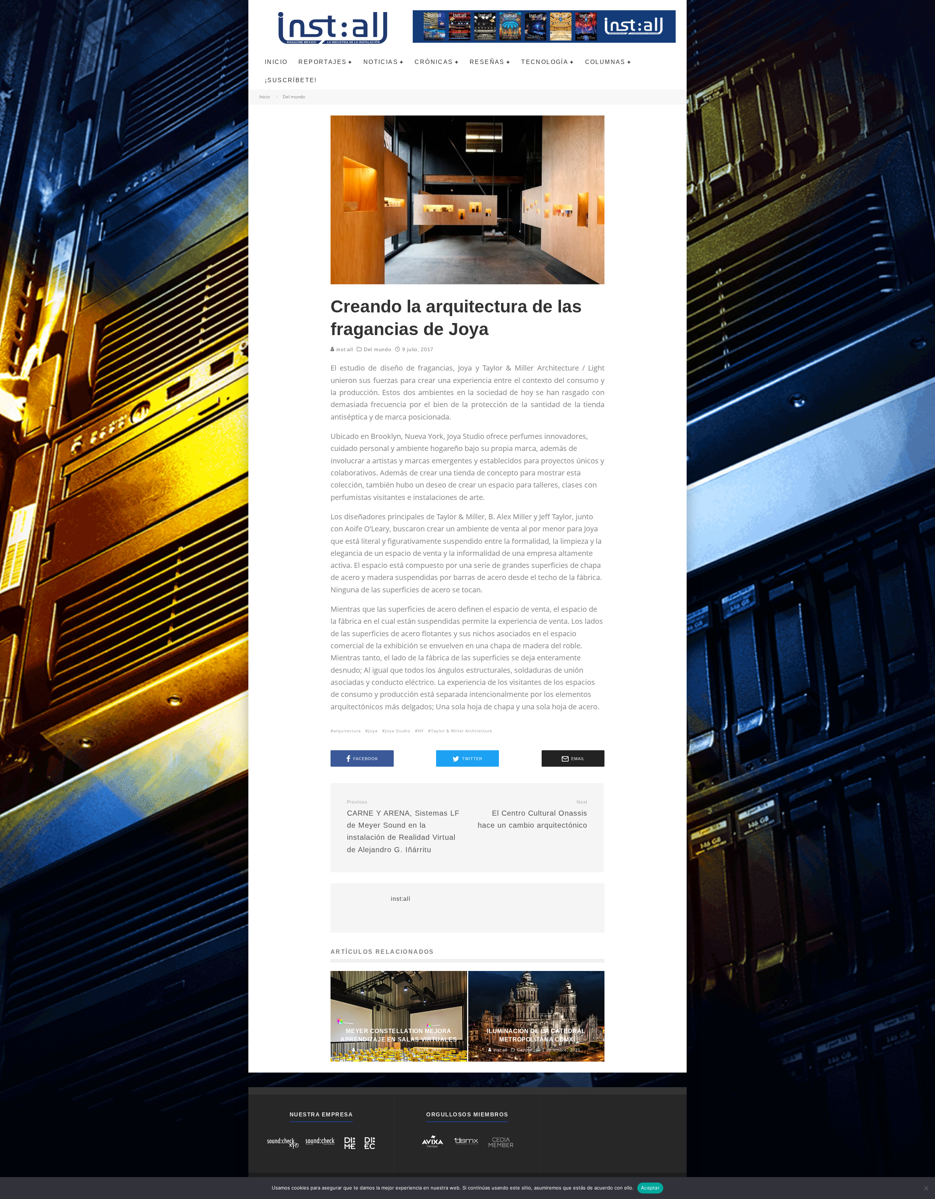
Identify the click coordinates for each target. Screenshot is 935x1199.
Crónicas (434, 62)
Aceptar (650, 1188)
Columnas (605, 62)
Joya (373, 730)
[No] (926, 1188)
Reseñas (487, 62)
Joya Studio (398, 730)
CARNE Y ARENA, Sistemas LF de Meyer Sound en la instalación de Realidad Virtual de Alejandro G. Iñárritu (403, 827)
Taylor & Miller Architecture (461, 730)
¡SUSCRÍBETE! (291, 80)
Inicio (276, 62)
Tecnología (544, 62)
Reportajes (322, 62)
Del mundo (377, 349)
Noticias (380, 62)
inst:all (344, 349)
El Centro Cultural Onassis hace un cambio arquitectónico (532, 814)
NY (421, 730)
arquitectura (347, 730)
